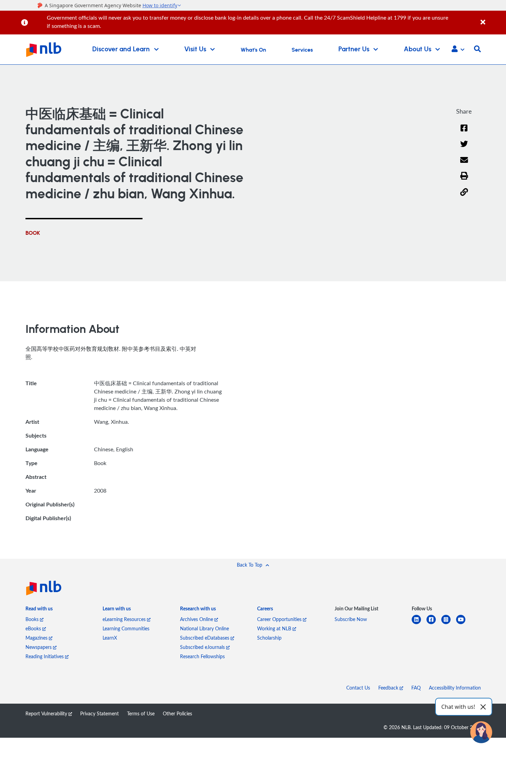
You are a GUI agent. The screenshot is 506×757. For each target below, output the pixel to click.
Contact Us (358, 687)
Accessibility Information (455, 687)
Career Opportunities (280, 619)
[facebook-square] (433, 623)
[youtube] (463, 623)
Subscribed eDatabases (205, 637)
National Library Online (204, 628)
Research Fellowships (202, 656)
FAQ (416, 687)
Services (302, 50)
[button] (458, 49)
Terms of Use (141, 713)
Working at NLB (275, 628)
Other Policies (177, 713)
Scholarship (269, 637)
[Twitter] (464, 148)
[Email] (464, 164)
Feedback (389, 687)
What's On (253, 50)
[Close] (492, 18)
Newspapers (39, 647)
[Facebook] (464, 132)
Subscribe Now (351, 619)
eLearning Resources (125, 619)
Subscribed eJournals (203, 647)
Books (32, 619)
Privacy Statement (99, 713)
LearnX (110, 637)
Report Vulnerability (46, 713)
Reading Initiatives (45, 656)
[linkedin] (419, 623)
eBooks (33, 628)
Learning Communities (126, 628)
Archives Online (197, 619)
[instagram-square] (448, 623)
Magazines (37, 637)
